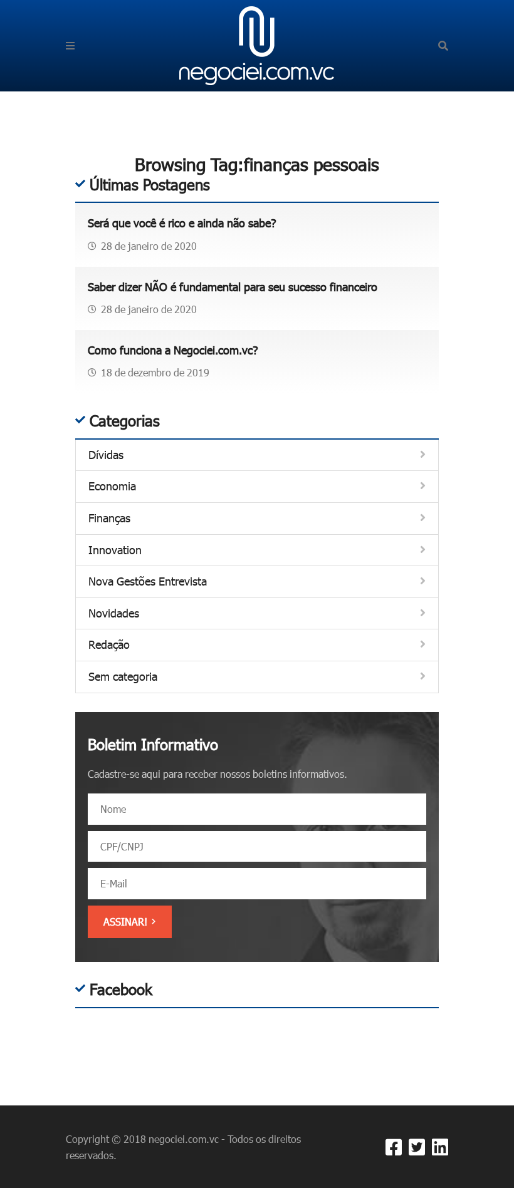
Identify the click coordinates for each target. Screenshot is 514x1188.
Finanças (109, 518)
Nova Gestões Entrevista (147, 581)
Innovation (115, 550)
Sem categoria (122, 676)
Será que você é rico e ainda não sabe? (182, 223)
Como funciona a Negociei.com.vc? (173, 350)
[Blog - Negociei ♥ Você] (256, 44)
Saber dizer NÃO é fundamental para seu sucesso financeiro (232, 287)
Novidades (113, 613)
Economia (112, 486)
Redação (109, 644)
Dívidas (105, 455)
